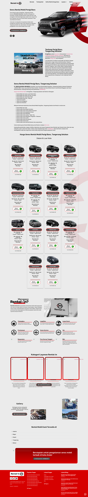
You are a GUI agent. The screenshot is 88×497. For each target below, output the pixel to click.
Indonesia (61, 55)
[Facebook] (11, 36)
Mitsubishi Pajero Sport (52, 156)
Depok (14, 437)
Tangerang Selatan (49, 55)
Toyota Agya (53, 266)
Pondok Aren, (69, 54)
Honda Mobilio (70, 155)
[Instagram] (14, 36)
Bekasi (14, 443)
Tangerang (15, 440)
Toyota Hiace (35, 193)
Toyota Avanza (35, 266)
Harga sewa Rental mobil (20, 91)
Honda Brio (35, 229)
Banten (56, 55)
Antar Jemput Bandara (36, 379)
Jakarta (15, 431)
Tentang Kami (39, 2)
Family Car (71, 379)
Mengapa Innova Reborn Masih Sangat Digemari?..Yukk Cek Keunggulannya (68, 475)
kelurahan (57, 54)
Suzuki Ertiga (18, 155)
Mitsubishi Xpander (35, 155)
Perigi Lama (53, 58)
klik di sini (47, 125)
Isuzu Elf (18, 229)
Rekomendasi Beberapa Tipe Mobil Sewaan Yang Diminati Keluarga (69, 479)
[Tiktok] (14, 478)
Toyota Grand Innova (53, 193)
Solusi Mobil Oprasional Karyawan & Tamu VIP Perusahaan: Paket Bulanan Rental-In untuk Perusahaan (69, 488)
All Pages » (29, 488)
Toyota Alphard (70, 229)
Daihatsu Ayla (52, 229)
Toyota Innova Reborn (18, 193)
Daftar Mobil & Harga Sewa (52, 2)
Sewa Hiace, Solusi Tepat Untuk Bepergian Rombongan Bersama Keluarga (69, 483)
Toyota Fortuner (70, 193)
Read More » (63, 476)
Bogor (14, 434)
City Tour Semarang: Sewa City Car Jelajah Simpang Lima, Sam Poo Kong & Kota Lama (69, 493)
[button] (44, 431)
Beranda (32, 2)
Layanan (63, 2)
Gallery (71, 2)
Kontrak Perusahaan (19, 379)
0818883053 (42, 89)
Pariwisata (53, 379)
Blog (72, 4)
